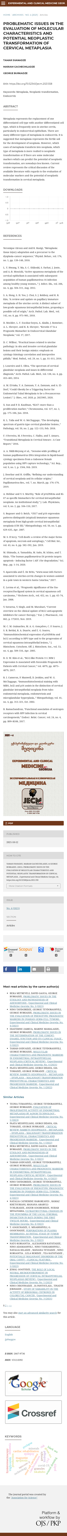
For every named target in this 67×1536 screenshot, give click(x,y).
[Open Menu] (3, 3)
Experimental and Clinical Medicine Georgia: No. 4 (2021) (36, 1063)
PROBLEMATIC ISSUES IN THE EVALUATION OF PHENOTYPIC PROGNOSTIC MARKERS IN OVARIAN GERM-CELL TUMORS (37, 1016)
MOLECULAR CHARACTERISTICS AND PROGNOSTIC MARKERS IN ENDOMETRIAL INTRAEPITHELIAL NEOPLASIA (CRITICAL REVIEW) (36, 1056)
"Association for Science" (24, 1497)
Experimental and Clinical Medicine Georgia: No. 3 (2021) (33, 1004)
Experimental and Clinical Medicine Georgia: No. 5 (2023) (33, 1281)
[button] (9, 969)
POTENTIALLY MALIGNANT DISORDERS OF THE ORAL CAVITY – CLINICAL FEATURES (36, 1258)
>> (10, 1305)
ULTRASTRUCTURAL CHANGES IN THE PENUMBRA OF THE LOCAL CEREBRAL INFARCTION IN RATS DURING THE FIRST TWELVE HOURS (36, 1215)
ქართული (10, 1339)
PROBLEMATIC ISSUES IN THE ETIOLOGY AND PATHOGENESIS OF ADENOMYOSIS (33, 999)
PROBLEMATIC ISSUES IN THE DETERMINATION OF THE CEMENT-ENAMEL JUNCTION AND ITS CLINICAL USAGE (36, 1035)
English (9, 1334)
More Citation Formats (20, 886)
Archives (17, 14)
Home (6, 14)
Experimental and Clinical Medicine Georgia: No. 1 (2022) (34, 1086)
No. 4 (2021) (31, 14)
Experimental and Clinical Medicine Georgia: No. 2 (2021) (35, 1238)
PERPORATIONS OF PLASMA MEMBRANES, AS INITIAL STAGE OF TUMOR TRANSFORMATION (34, 1233)
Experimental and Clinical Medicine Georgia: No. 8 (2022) (34, 1222)
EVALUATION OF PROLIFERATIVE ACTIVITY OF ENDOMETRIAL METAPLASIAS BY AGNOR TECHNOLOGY (35, 1110)
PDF (10, 823)
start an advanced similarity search (37, 1312)
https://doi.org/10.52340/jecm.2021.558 (30, 83)
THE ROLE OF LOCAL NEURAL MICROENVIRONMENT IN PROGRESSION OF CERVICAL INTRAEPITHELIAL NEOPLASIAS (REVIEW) (36, 1274)
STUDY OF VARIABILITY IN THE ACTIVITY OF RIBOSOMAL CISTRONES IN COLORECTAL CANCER (34, 1292)
